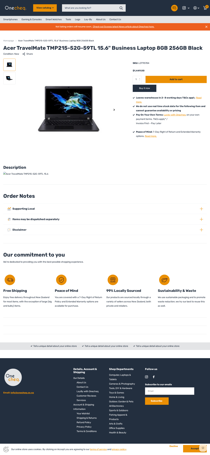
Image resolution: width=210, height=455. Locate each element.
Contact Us (115, 19)
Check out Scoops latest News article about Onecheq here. (123, 26)
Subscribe (157, 401)
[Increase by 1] (140, 76)
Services (81, 400)
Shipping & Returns (87, 418)
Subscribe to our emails (158, 384)
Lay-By (88, 19)
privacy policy (119, 449)
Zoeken (121, 8)
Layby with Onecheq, (175, 114)
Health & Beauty (117, 432)
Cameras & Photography (122, 383)
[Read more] (185, 8)
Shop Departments (121, 369)
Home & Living (116, 397)
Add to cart (176, 79)
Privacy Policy (84, 426)
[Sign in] (196, 8)
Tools (68, 19)
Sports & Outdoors (118, 410)
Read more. (151, 136)
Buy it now (144, 88)
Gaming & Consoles (31, 19)
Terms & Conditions (87, 431)
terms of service (98, 449)
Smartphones (10, 19)
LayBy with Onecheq (87, 391)
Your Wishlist (83, 413)
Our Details (79, 378)
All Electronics (116, 406)
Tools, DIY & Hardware (120, 388)
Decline (173, 446)
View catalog (44, 7)
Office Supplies (117, 428)
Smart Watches (54, 19)
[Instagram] (146, 376)
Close (206, 26)
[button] (114, 110)
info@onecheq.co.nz (22, 392)
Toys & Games (116, 392)
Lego (77, 19)
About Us (100, 19)
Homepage (8, 40)
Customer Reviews (86, 395)
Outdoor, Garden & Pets (121, 401)
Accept (195, 448)
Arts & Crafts (115, 423)
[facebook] (154, 377)
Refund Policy (84, 422)
